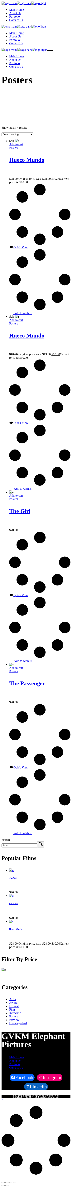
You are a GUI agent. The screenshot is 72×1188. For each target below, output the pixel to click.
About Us (15, 1060)
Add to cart (16, 144)
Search (6, 839)
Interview (15, 1013)
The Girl (19, 511)
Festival (14, 1006)
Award (13, 1002)
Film (12, 1009)
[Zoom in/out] (14, 1182)
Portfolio (14, 1064)
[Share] (6, 1182)
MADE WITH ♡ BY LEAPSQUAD (36, 1096)
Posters (13, 147)
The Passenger (27, 683)
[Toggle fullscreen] (10, 1182)
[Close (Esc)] (3, 1182)
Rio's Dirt (13, 903)
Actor (12, 999)
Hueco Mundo (26, 160)
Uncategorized (18, 1023)
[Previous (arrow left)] (3, 1185)
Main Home (16, 1057)
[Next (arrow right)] (6, 1185)
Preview (14, 1019)
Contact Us (16, 1067)
